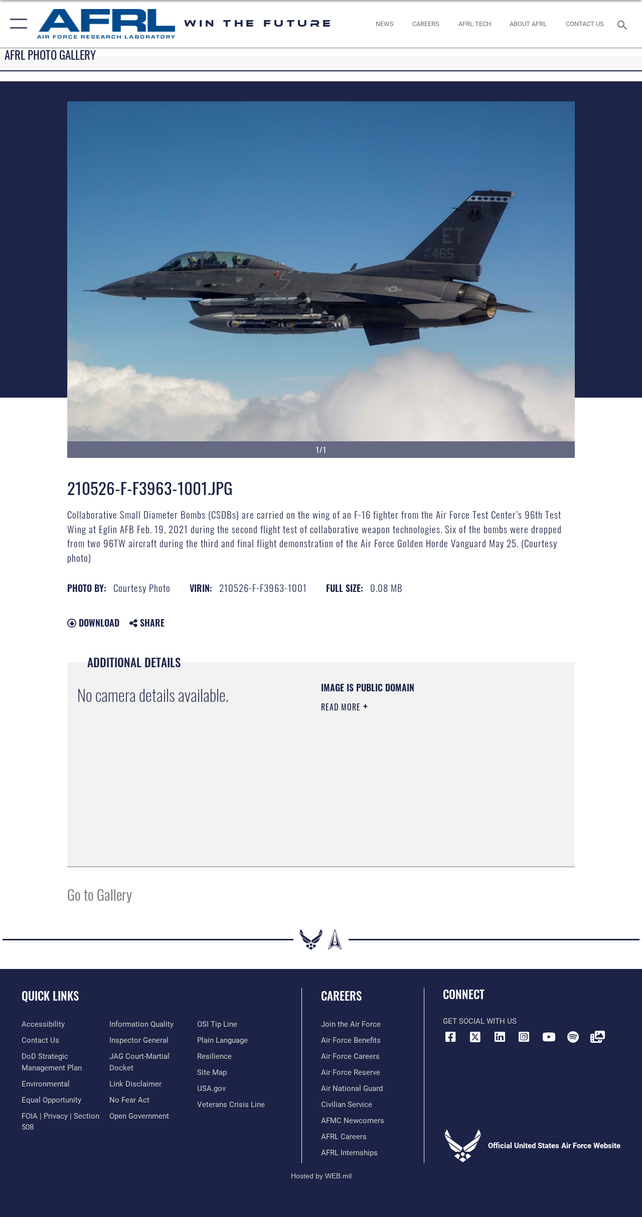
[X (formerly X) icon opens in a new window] (475, 1036)
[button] (16, 24)
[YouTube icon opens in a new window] (548, 1036)
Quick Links (50, 996)
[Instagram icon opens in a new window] (524, 1036)
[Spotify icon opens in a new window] (572, 1036)
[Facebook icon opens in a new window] (450, 1036)
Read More (342, 707)
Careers (341, 996)
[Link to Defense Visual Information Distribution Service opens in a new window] (597, 1036)
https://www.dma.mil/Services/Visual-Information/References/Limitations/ (411, 792)
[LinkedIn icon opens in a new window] (499, 1036)
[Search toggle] (623, 24)
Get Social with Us (480, 1021)
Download (97, 622)
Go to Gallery (99, 894)
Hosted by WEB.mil (321, 1176)
